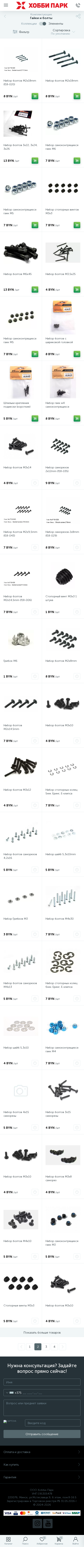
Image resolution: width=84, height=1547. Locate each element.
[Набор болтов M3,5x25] (63, 252)
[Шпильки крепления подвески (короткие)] (21, 381)
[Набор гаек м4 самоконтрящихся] (63, 381)
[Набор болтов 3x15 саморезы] (63, 1090)
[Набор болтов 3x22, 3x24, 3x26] (21, 123)
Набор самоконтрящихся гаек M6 (62, 146)
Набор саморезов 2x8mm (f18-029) (62, 533)
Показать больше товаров (42, 1332)
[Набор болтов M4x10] (21, 1219)
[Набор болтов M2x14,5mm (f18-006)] (21, 575)
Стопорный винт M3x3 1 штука (61, 598)
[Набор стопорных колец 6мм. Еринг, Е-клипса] (63, 961)
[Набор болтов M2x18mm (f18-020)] (21, 59)
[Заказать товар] (35, 483)
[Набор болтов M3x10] (63, 704)
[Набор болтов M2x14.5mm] (21, 704)
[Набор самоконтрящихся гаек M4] (63, 1026)
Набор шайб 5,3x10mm (61, 854)
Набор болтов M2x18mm (62, 80)
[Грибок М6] (21, 639)
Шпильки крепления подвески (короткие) (17, 404)
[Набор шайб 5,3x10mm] (63, 833)
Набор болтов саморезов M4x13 (20, 985)
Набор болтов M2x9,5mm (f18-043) (20, 533)
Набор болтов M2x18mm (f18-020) (20, 82)
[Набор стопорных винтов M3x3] (63, 188)
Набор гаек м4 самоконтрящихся (57, 404)
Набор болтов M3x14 (17, 467)
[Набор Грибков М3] (21, 897)
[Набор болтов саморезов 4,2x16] (21, 833)
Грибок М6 (10, 661)
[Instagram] (37, 1523)
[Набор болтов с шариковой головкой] (63, 317)
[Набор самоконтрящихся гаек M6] (63, 123)
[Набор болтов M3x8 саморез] (63, 1155)
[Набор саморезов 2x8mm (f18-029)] (63, 510)
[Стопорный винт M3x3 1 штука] (63, 575)
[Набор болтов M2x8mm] (63, 639)
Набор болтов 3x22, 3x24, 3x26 (21, 146)
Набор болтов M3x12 (17, 789)
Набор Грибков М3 (16, 918)
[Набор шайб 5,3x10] (21, 1026)
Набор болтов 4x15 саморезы (16, 1113)
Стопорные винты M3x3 (19, 1305)
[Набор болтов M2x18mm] (63, 59)
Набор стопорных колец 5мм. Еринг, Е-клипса (61, 791)
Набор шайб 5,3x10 (16, 1047)
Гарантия (10, 1477)
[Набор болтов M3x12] (21, 768)
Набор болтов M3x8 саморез (59, 1178)
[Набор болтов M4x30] (63, 897)
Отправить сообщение (42, 1434)
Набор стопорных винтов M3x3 (62, 211)
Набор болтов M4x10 (17, 1241)
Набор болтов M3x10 (59, 725)
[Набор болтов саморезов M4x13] (21, 961)
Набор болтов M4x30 (60, 918)
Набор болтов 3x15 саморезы (58, 1113)
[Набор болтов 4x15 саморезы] (21, 1090)
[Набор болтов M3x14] (21, 446)
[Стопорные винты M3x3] (21, 1284)
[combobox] (12, 1392)
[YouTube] (48, 1523)
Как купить (11, 1464)
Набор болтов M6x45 (18, 274)
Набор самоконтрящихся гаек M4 (62, 1049)
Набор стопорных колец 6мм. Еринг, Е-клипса (61, 985)
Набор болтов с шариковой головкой (59, 340)
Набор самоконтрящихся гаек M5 (20, 211)
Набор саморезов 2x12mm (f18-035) (57, 469)
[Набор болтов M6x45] (21, 252)
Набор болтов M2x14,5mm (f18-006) (18, 598)
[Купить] (35, 96)
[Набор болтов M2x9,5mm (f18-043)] (21, 510)
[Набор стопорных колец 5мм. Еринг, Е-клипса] (63, 768)
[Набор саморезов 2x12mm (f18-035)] (63, 446)
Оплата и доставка (17, 1452)
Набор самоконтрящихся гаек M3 (62, 1242)
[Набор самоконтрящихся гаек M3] (63, 1219)
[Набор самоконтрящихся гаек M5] (21, 188)
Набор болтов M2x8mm (61, 661)
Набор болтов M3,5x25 (61, 274)
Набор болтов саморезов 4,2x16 (20, 856)
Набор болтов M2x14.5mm (13, 727)
